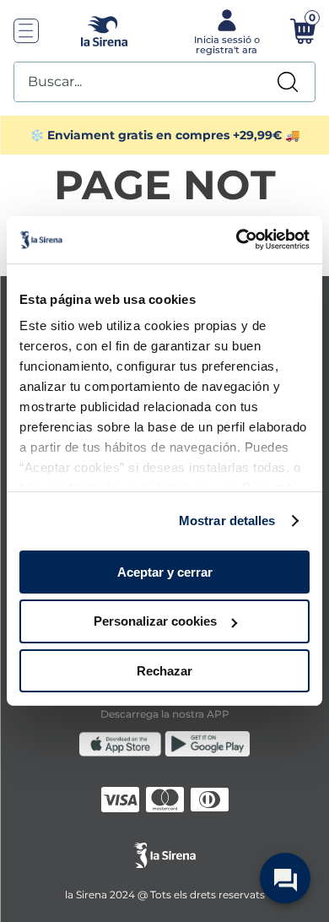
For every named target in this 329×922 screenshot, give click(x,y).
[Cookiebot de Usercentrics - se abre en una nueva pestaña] (237, 240)
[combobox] (164, 82)
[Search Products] (288, 82)
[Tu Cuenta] (224, 30)
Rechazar (164, 671)
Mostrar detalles (227, 520)
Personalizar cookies (155, 621)
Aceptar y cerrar (165, 571)
